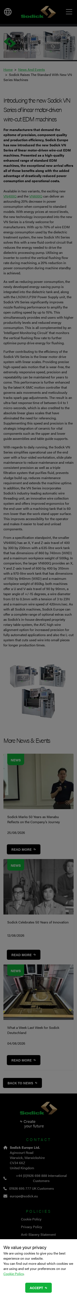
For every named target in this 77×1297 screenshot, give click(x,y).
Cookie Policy (13, 1273)
